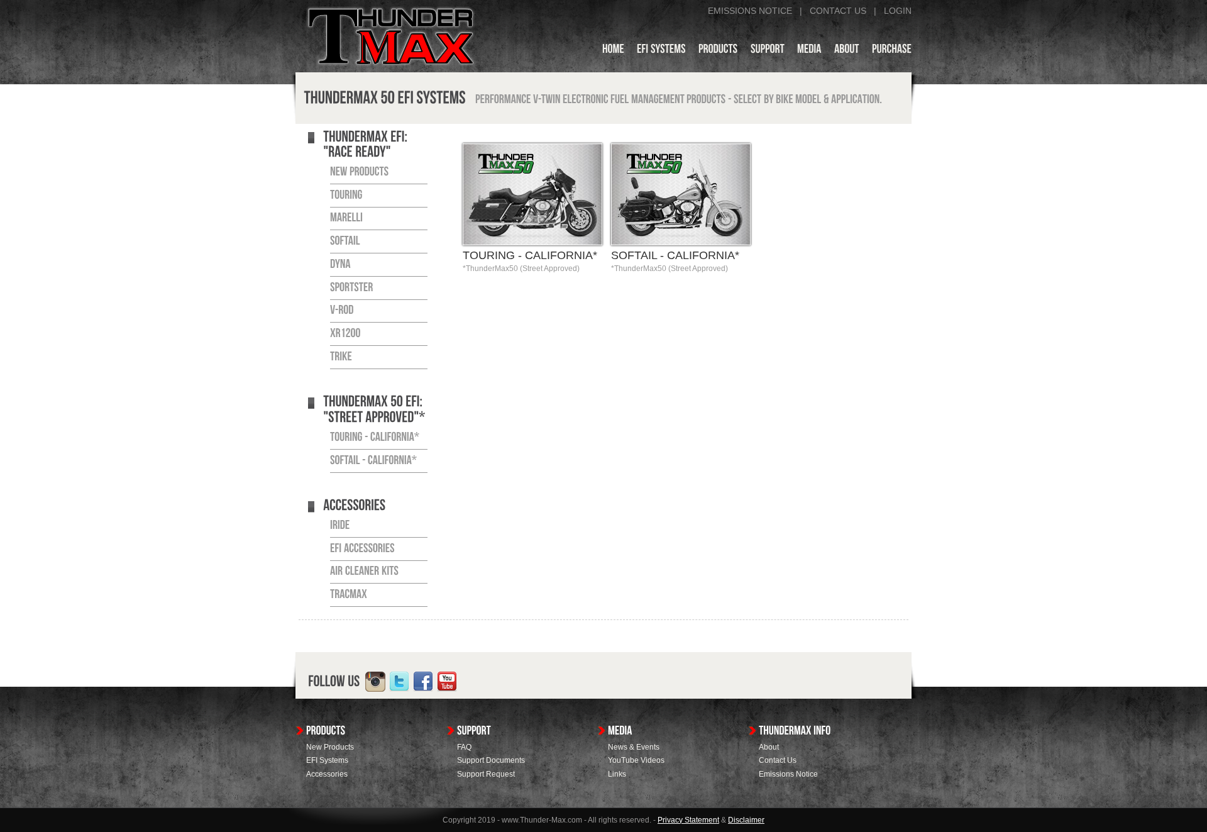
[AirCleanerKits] (364, 572)
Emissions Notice (788, 774)
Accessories (327, 774)
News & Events (633, 747)
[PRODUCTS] (718, 51)
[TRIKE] (341, 356)
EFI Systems (327, 760)
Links (617, 774)
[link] (375, 682)
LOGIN (898, 11)
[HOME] (613, 51)
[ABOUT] (846, 51)
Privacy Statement (688, 820)
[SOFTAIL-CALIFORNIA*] (373, 460)
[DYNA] (340, 264)
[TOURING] (346, 195)
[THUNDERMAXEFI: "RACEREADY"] (366, 144)
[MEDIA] (809, 51)
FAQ (464, 747)
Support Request (486, 774)
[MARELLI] (346, 218)
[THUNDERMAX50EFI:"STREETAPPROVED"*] (374, 410)
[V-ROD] (342, 311)
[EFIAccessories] (362, 548)
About (769, 747)
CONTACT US (838, 11)
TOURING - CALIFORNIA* (530, 255)
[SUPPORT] (768, 51)
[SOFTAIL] (345, 241)
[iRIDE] (340, 525)
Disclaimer (746, 820)
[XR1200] (345, 333)
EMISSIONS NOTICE (750, 11)
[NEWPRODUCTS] (359, 172)
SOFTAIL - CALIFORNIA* (675, 255)
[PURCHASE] (892, 51)
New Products (330, 747)
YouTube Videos (636, 760)
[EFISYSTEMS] (661, 51)
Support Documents (491, 760)
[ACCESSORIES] (354, 505)
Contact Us (777, 760)
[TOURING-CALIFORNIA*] (374, 437)
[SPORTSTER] (351, 287)
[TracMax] (348, 594)
